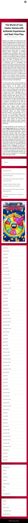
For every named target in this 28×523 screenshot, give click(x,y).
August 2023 (6, 372)
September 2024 (7, 328)
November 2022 (7, 399)
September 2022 (7, 406)
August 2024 (6, 332)
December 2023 (7, 359)
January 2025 (6, 315)
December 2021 (7, 436)
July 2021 (5, 453)
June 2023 (5, 379)
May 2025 (5, 301)
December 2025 (7, 278)
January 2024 (6, 355)
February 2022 (6, 429)
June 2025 (5, 298)
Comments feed (7, 510)
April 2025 (5, 305)
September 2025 (7, 288)
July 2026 (5, 254)
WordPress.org (6, 514)
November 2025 (7, 281)
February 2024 (6, 352)
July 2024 (5, 335)
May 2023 (5, 382)
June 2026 (5, 257)
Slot (4, 490)
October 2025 (6, 284)
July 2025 (5, 295)
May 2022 (5, 419)
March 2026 (6, 268)
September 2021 (7, 446)
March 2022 (6, 426)
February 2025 (6, 311)
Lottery (4, 480)
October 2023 (6, 365)
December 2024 (7, 318)
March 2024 (6, 348)
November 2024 (7, 321)
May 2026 (5, 261)
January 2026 (6, 274)
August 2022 (6, 409)
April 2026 (5, 264)
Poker (4, 487)
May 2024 (5, 342)
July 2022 (5, 412)
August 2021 (6, 450)
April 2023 (5, 386)
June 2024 (5, 338)
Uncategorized (6, 493)
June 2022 (5, 416)
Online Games (6, 483)
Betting (4, 470)
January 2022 (6, 433)
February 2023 (6, 392)
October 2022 (6, 402)
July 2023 (5, 375)
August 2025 (6, 291)
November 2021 (7, 439)
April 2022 (5, 423)
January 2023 (6, 396)
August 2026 (6, 251)
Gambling (5, 477)
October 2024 (6, 325)
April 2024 (5, 345)
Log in (4, 504)
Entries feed (6, 507)
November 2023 (7, 362)
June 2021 (5, 456)
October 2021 (6, 443)
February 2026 (6, 271)
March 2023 (6, 389)
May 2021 (5, 460)
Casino (4, 473)
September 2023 (7, 369)
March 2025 (6, 308)
